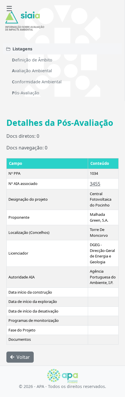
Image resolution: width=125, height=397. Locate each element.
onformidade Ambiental (37, 81)
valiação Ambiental (32, 70)
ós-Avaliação (25, 93)
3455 (95, 184)
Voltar (22, 357)
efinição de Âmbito (32, 60)
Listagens (22, 49)
